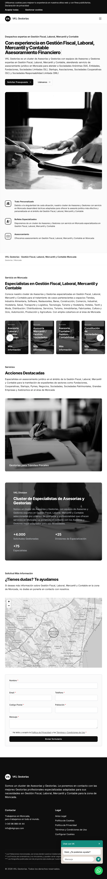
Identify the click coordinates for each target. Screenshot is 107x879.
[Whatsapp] (98, 870)
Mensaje (14, 717)
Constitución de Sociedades (92, 331)
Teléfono (60, 692)
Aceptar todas (12, 10)
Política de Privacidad (41, 732)
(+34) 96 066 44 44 (15, 823)
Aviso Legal (60, 816)
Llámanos (42, 82)
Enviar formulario (53, 739)
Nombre (13, 680)
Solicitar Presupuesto (17, 82)
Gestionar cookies (34, 10)
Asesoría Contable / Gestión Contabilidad (66, 333)
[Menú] (100, 19)
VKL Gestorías (20, 18)
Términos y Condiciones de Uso (70, 732)
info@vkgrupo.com (14, 828)
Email (12, 692)
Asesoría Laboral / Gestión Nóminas (13, 333)
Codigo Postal (16, 705)
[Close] (99, 843)
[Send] (98, 859)
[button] (100, 337)
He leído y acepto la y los (50, 732)
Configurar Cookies (65, 834)
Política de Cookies (64, 820)
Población (60, 705)
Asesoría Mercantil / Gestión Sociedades (40, 333)
